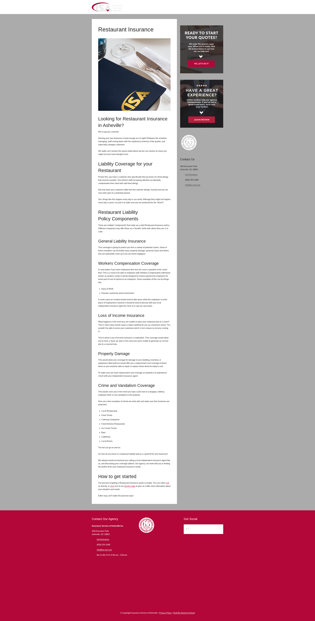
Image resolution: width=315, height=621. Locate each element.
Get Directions (191, 175)
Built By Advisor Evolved (184, 613)
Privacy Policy (165, 613)
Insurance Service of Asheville (201, 529)
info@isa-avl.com (192, 185)
